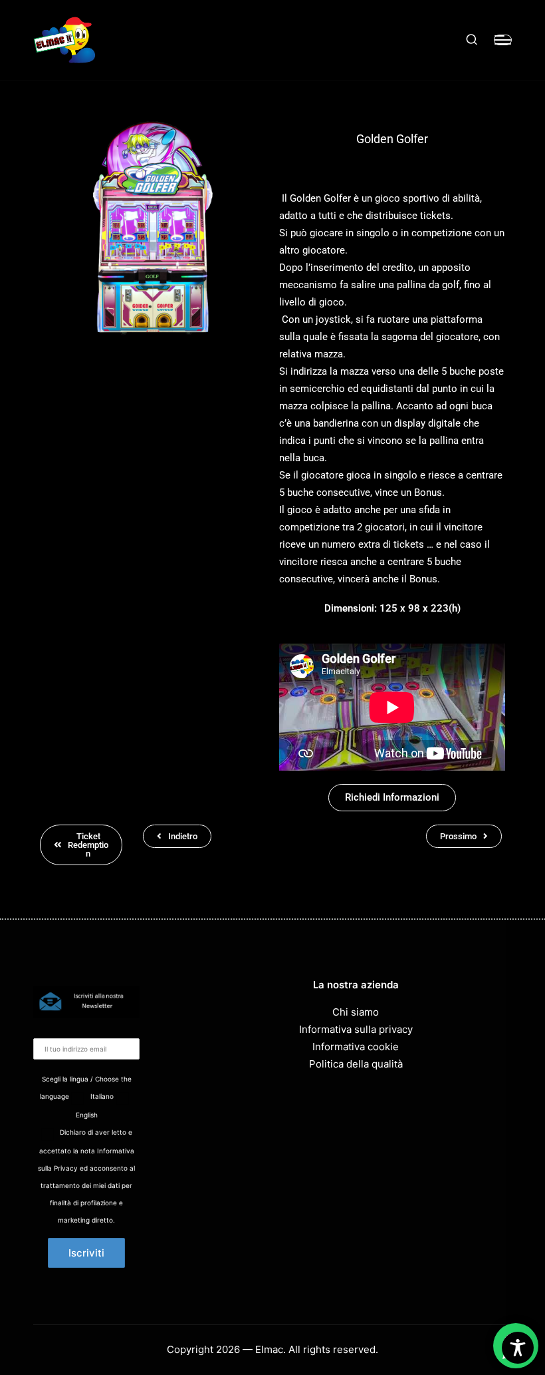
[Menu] (503, 40)
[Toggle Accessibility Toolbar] (517, 1347)
